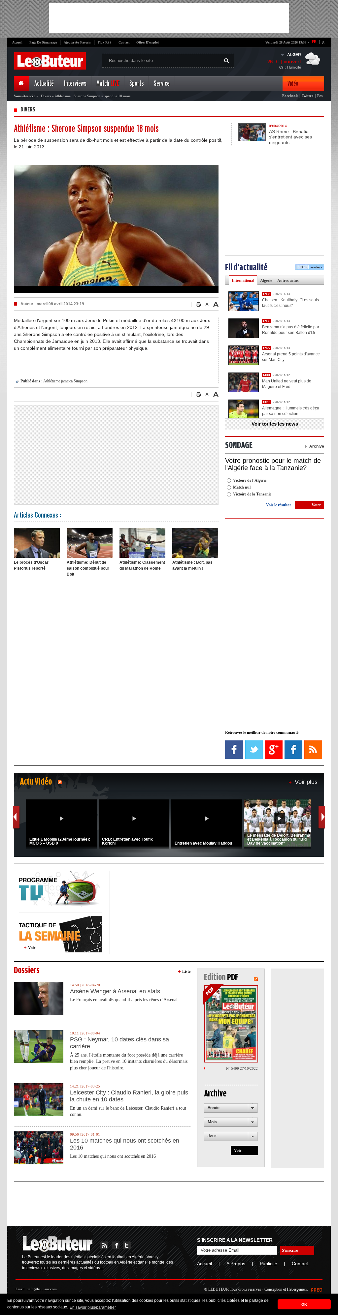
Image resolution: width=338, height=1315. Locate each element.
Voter (316, 505)
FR (314, 42)
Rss (319, 96)
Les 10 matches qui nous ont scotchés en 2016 (124, 1144)
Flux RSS (105, 42)
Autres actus (288, 280)
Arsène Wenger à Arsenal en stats (115, 991)
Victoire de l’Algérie (249, 480)
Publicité (268, 1263)
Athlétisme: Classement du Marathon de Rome (142, 565)
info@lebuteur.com (42, 1289)
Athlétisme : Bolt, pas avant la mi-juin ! (192, 565)
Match (107, 83)
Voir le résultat (278, 505)
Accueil (17, 42)
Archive (316, 446)
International (243, 280)
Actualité (44, 83)
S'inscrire (290, 1250)
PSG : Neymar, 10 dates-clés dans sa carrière (119, 1043)
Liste (186, 971)
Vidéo (292, 83)
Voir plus (306, 782)
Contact (123, 42)
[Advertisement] (169, 18)
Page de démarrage (43, 42)
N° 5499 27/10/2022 (242, 1068)
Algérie (266, 280)
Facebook (290, 96)
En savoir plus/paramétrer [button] (93, 1307)
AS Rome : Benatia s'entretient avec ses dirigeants (290, 137)
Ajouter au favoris (77, 42)
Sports (136, 83)
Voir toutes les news (275, 424)
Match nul (242, 487)
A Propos (235, 1263)
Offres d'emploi (147, 42)
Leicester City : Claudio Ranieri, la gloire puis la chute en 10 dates (129, 1096)
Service (162, 83)
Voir (31, 947)
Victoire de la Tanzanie (252, 494)
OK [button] (304, 1304)
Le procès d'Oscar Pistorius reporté (31, 565)
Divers (46, 96)
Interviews (75, 83)
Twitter (307, 96)
